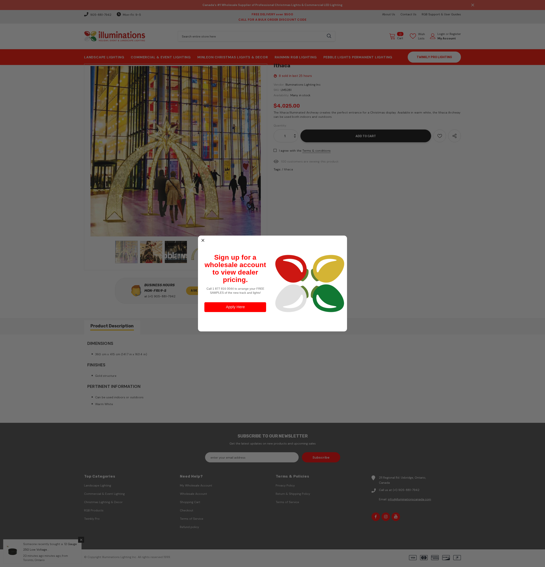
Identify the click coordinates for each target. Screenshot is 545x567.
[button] (203, 240)
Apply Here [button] (235, 307)
